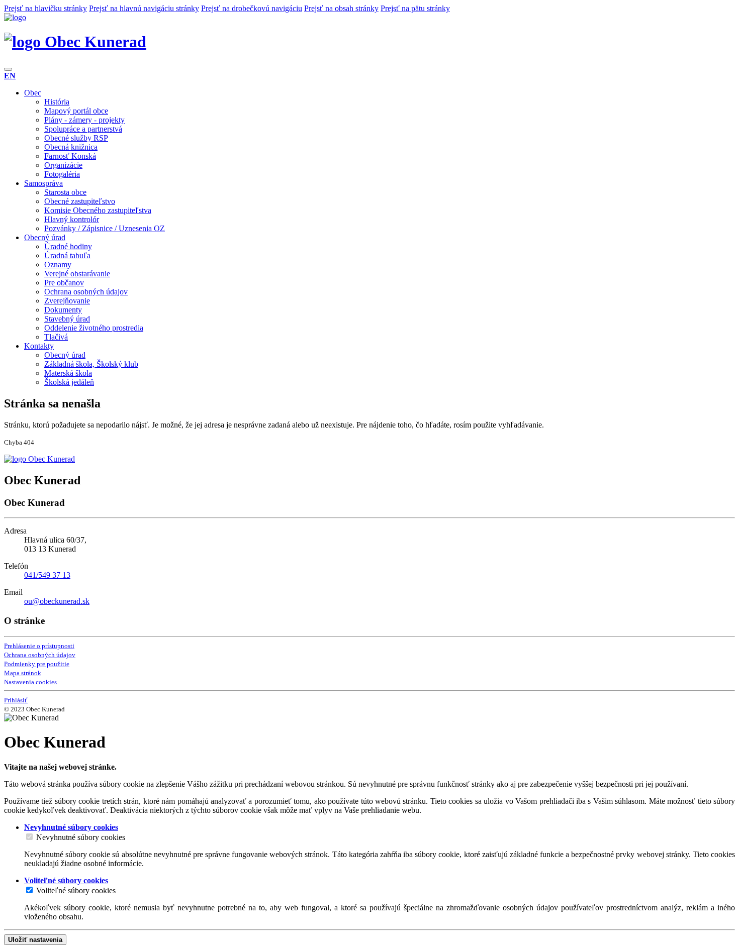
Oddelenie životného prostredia (93, 328)
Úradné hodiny (68, 246)
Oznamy (57, 264)
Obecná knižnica (71, 147)
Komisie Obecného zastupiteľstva (97, 210)
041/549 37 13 (47, 575)
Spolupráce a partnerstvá (83, 129)
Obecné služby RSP (76, 138)
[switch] (29, 836)
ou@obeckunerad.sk (56, 601)
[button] (10, 75)
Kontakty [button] (39, 346)
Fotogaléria (62, 174)
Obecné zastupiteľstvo (79, 201)
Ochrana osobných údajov (86, 291)
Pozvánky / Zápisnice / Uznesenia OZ (104, 228)
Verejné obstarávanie (77, 273)
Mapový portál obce (76, 111)
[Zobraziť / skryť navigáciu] (8, 69)
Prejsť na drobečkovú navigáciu (251, 8)
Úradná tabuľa (67, 255)
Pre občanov (64, 282)
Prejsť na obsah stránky (341, 8)
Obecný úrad (64, 355)
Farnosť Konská (70, 156)
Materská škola (68, 373)
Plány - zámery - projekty (84, 120)
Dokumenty (63, 309)
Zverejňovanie (67, 300)
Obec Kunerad (93, 42)
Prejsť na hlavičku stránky (45, 8)
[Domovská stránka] (15, 17)
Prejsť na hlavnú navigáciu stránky (144, 8)
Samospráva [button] (43, 183)
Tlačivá (56, 337)
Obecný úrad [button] (44, 237)
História (56, 101)
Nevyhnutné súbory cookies (80, 837)
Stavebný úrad (67, 318)
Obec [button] (32, 92)
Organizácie (63, 165)
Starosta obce (65, 192)
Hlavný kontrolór (71, 219)
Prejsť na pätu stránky (415, 8)
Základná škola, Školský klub (91, 364)
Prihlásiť (16, 700)
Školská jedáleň (69, 382)
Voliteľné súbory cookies (76, 890)
